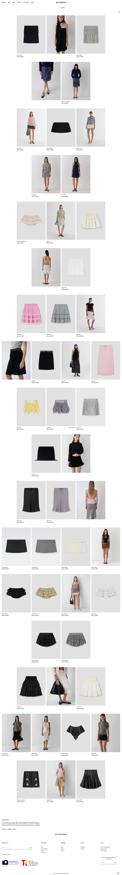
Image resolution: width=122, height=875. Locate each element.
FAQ (42, 847)
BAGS (13, 2)
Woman (59, 7)
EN (118, 873)
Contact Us (43, 852)
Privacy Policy (103, 850)
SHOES (19, 2)
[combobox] (118, 873)
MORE (32, 2)
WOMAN (4, 2)
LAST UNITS (26, 2)
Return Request (44, 848)
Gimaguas (4, 829)
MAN (9, 2)
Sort (119, 11)
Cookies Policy (103, 848)
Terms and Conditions (105, 847)
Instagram (83, 847)
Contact (62, 848)
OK (31, 847)
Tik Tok (82, 848)
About (62, 847)
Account (43, 850)
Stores (62, 850)
